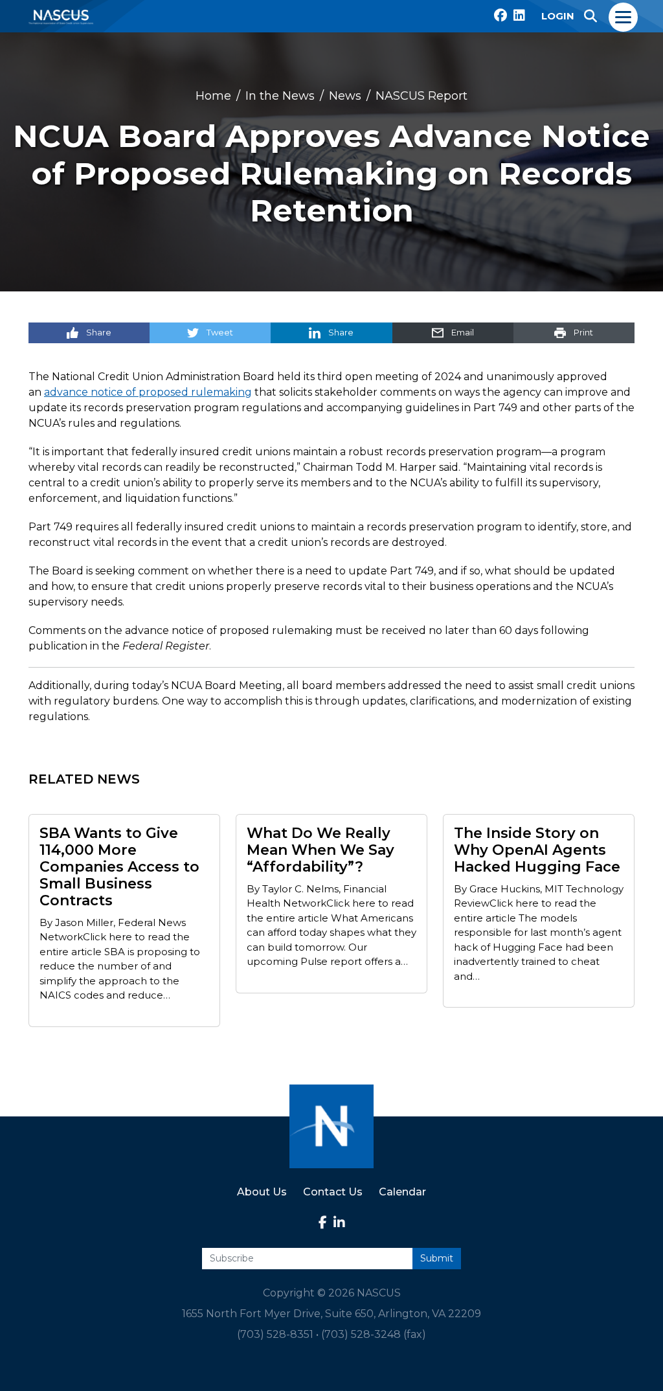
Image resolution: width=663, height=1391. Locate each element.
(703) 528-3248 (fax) (373, 1334)
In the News (280, 96)
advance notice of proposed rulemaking (148, 392)
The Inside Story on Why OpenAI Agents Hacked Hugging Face (537, 850)
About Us (262, 1192)
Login (557, 16)
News (345, 96)
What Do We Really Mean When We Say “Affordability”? (320, 850)
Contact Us (333, 1192)
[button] (590, 16)
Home (213, 96)
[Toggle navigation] (624, 16)
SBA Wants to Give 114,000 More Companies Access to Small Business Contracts (119, 867)
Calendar (402, 1192)
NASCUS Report (421, 96)
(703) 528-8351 (275, 1334)
